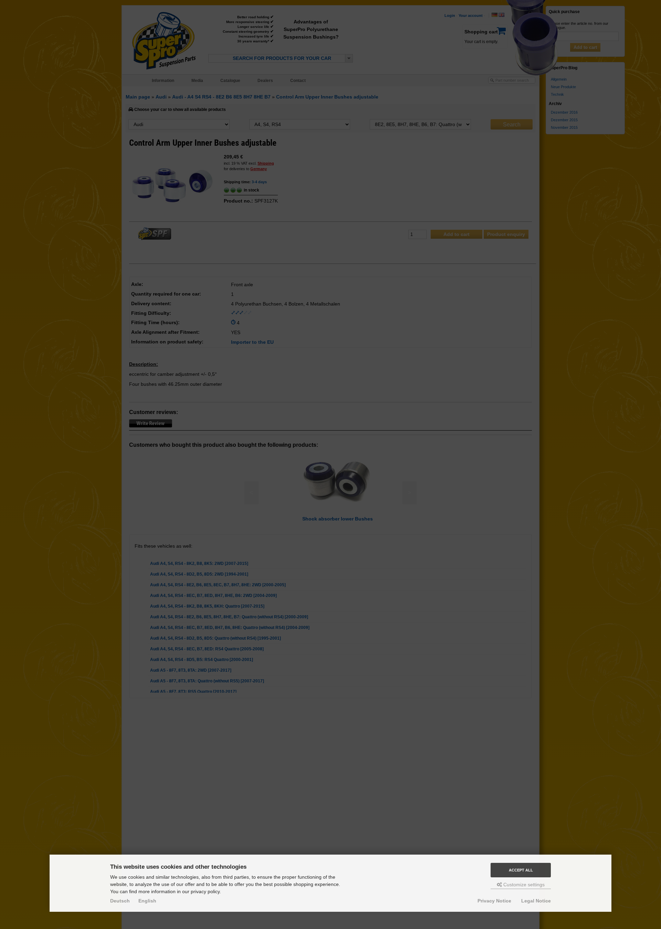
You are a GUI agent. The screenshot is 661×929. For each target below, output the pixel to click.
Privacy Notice (494, 901)
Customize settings (523, 884)
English (147, 901)
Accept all (521, 870)
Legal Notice (536, 901)
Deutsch (120, 901)
